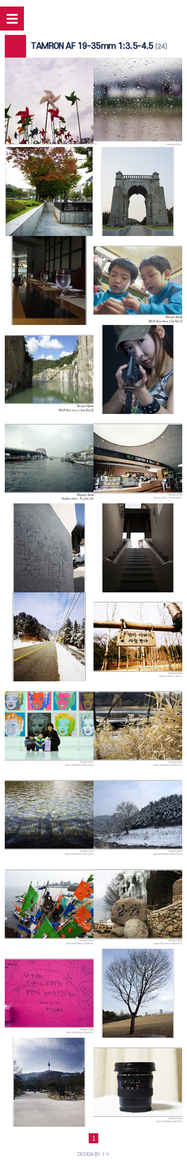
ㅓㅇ (105, 1154)
